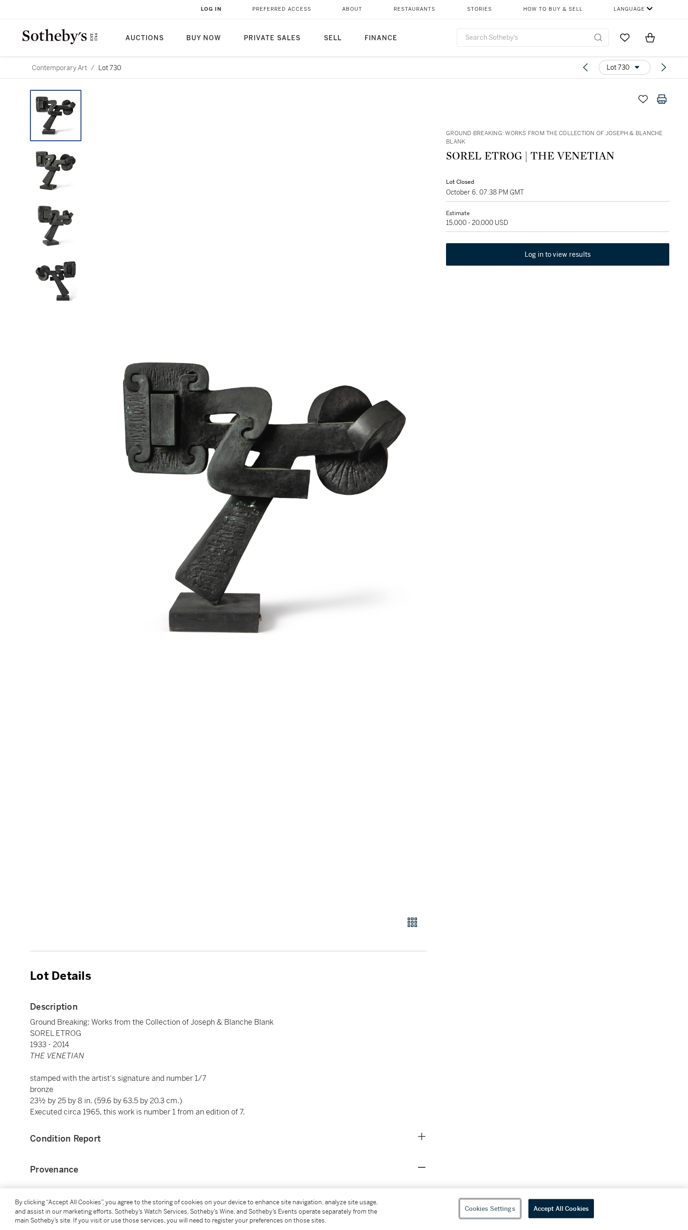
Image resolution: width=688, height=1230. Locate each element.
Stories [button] (479, 9)
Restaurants (414, 9)
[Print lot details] (661, 99)
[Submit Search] (598, 37)
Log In (211, 9)
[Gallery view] (412, 922)
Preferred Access (281, 9)
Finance (381, 38)
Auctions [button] (144, 38)
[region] (344, 1209)
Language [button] (629, 9)
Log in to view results (558, 254)
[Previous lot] (585, 67)
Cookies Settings (490, 1208)
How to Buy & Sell (553, 9)
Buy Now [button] (203, 38)
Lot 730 (109, 68)
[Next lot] (663, 67)
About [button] (352, 9)
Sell (333, 38)
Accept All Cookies (561, 1208)
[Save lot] (643, 99)
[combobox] (533, 38)
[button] (264, 497)
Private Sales (272, 38)
